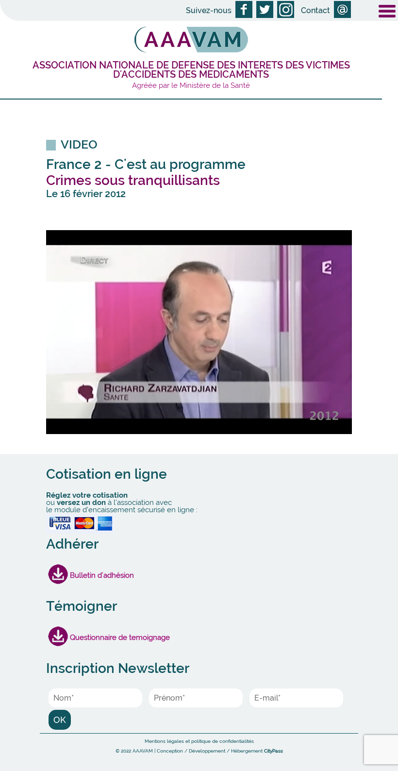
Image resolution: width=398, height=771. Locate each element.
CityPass (273, 751)
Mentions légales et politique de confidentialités (199, 741)
